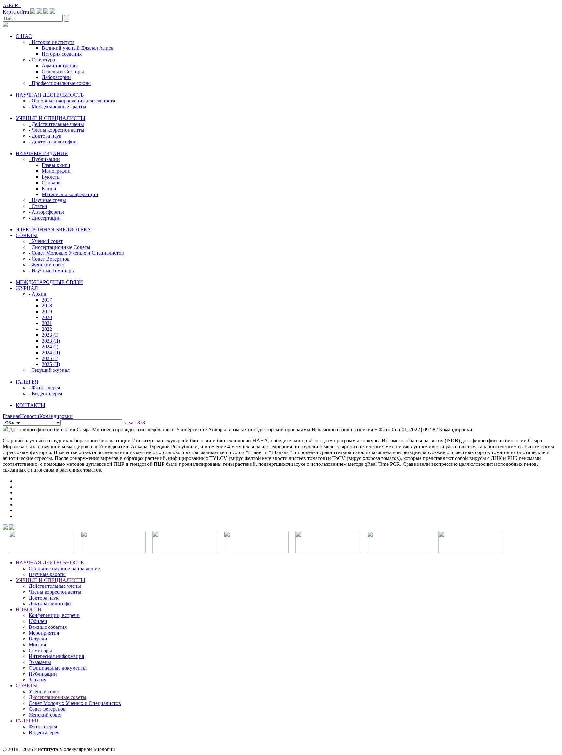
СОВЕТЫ (27, 235)
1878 (140, 422)
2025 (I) (50, 358)
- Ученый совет (46, 241)
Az (6, 5)
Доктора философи (50, 603)
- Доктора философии (53, 141)
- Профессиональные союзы (60, 83)
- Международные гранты (57, 106)
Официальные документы (58, 668)
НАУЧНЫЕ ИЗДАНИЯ (42, 153)
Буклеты (51, 177)
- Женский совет (47, 264)
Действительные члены (55, 586)
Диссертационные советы (57, 697)
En (12, 5)
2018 (47, 305)
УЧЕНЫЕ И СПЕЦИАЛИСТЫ (50, 118)
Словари (51, 182)
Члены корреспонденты (55, 592)
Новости (29, 416)
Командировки (56, 416)
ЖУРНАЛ (27, 288)
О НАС (24, 36)
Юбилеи (38, 621)
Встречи (38, 638)
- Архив (37, 294)
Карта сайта (16, 12)
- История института (51, 42)
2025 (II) (51, 364)
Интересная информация (56, 656)
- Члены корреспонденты (56, 130)
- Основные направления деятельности (72, 100)
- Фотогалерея (44, 387)
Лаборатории (56, 77)
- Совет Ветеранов (49, 259)
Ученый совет (44, 691)
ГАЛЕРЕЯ (27, 381)
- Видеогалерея (45, 393)
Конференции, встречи (54, 615)
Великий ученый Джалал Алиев (78, 48)
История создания (62, 54)
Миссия (37, 644)
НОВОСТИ (29, 609)
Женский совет (45, 715)
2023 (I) (50, 335)
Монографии (56, 171)
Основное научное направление (64, 568)
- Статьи (38, 206)
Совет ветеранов (47, 709)
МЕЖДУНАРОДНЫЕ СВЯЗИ (49, 282)
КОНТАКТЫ (30, 405)
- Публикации (44, 159)
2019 (47, 311)
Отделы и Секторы (63, 71)
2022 (47, 329)
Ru (18, 5)
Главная (11, 416)
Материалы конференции (70, 194)
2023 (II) (51, 341)
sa (126, 422)
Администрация (60, 65)
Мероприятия (44, 633)
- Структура (42, 59)
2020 (47, 317)
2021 (47, 323)
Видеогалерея (44, 732)
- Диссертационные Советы (59, 247)
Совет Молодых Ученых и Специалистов (75, 703)
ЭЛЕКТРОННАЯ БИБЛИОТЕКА (53, 229)
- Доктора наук (45, 136)
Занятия (37, 679)
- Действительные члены (56, 124)
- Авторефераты (46, 212)
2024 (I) (50, 346)
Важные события (48, 627)
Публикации (43, 674)
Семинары (40, 650)
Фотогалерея (43, 726)
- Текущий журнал (49, 370)
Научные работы (47, 574)
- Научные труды (47, 200)
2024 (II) (51, 352)
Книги (49, 188)
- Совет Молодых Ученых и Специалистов (76, 253)
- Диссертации (45, 218)
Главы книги (56, 165)
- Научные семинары (52, 270)
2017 (47, 300)
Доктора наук (44, 597)
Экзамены (40, 662)
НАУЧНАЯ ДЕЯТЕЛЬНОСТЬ (50, 95)
